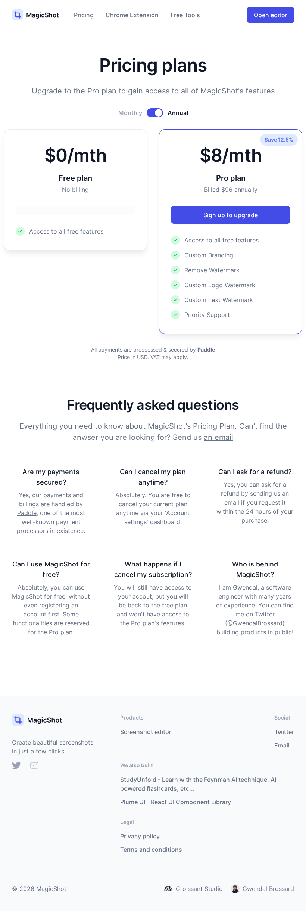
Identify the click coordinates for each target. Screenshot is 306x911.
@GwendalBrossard (254, 623)
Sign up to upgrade (230, 215)
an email (218, 437)
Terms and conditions (151, 849)
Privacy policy (140, 836)
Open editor (270, 15)
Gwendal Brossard (268, 888)
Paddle (27, 513)
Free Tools (185, 15)
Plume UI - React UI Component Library (175, 802)
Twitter (284, 732)
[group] (16, 765)
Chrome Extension (132, 15)
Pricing (84, 15)
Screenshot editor (145, 732)
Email (282, 745)
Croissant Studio (199, 888)
